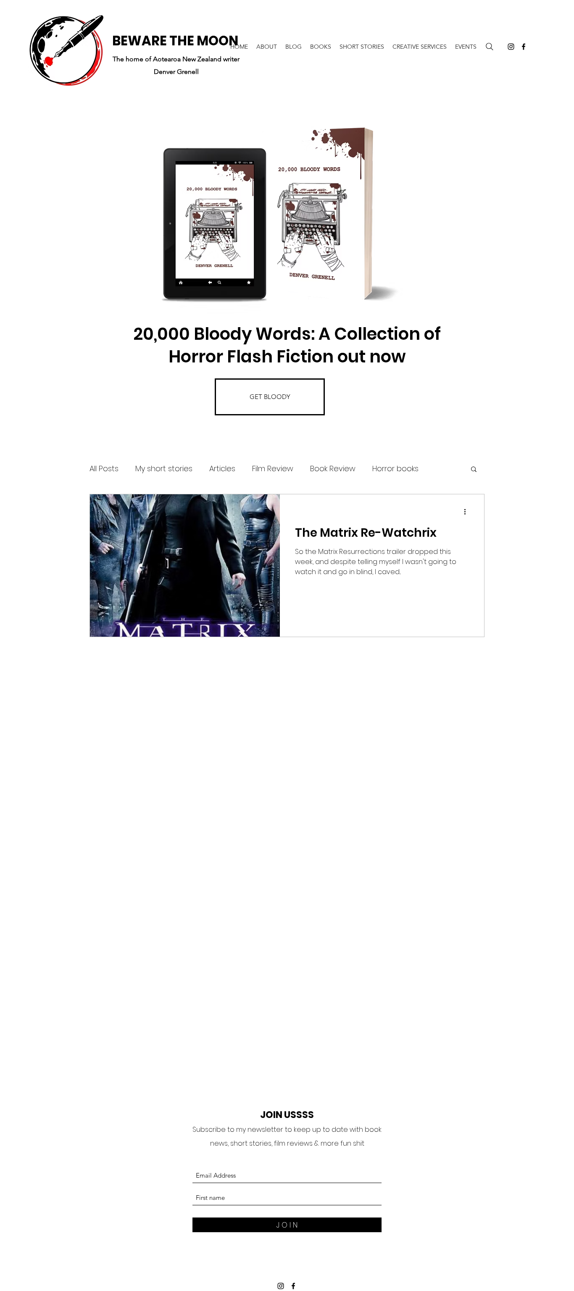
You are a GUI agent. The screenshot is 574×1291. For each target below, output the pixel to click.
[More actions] (468, 511)
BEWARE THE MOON (175, 40)
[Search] (489, 46)
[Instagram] (511, 46)
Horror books (395, 468)
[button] (474, 469)
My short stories (163, 468)
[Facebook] (523, 46)
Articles (222, 468)
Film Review (272, 468)
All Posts (104, 468)
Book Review (332, 468)
